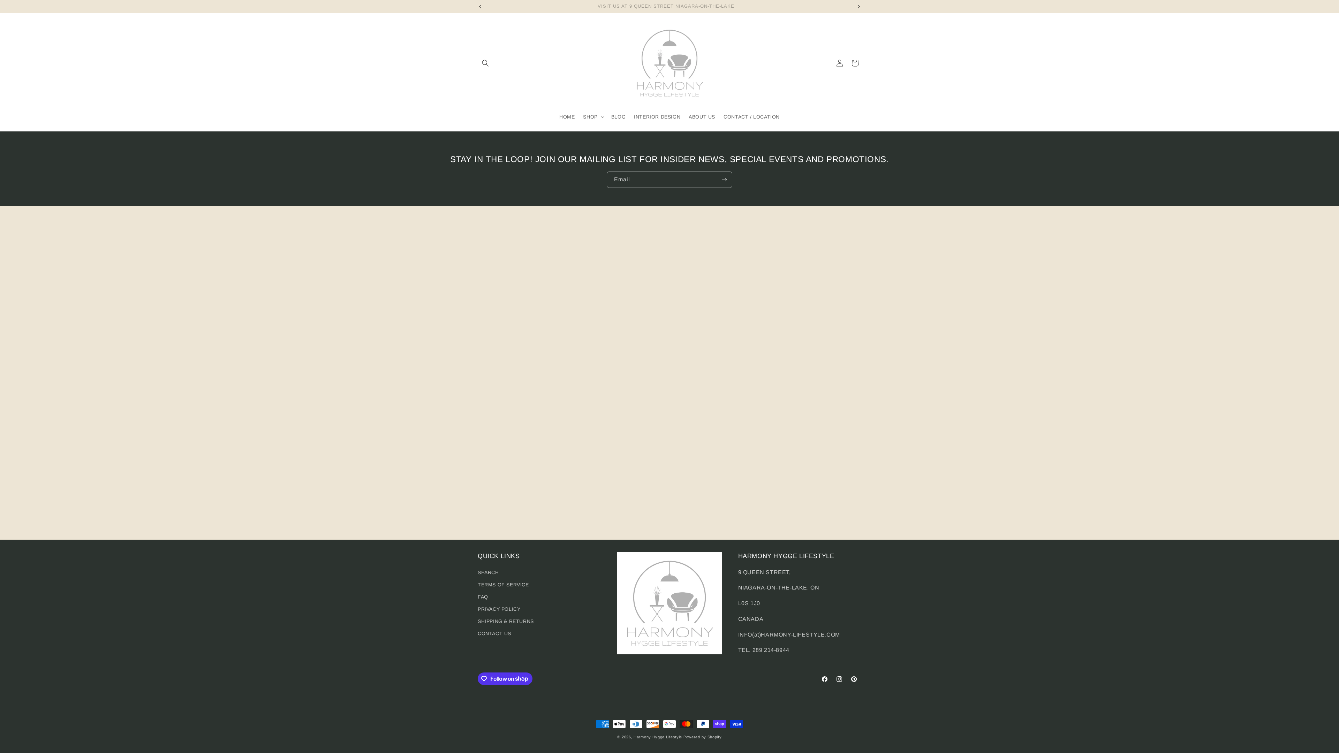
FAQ (483, 597)
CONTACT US (494, 633)
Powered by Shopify (702, 737)
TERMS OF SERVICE (503, 584)
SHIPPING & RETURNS (506, 621)
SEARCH (488, 572)
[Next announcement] (859, 6)
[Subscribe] (724, 180)
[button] (485, 63)
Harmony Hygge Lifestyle (658, 737)
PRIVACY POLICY (499, 609)
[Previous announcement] (480, 6)
